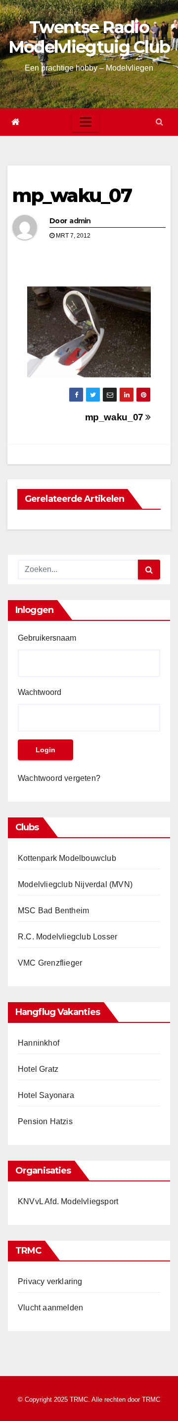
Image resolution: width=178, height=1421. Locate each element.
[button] (159, 121)
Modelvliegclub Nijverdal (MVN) (75, 884)
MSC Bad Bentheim (53, 910)
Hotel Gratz (38, 1069)
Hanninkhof (38, 1043)
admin (80, 220)
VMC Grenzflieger (50, 963)
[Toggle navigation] (85, 122)
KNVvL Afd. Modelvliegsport (68, 1201)
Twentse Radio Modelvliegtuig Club (89, 37)
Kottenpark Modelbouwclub (67, 858)
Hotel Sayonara (46, 1095)
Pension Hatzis (45, 1121)
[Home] (15, 122)
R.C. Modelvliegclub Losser (67, 937)
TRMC (151, 1399)
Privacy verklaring (50, 1281)
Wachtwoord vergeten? (59, 778)
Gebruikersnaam (47, 638)
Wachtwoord (39, 692)
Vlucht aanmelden (50, 1307)
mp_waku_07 (72, 195)
